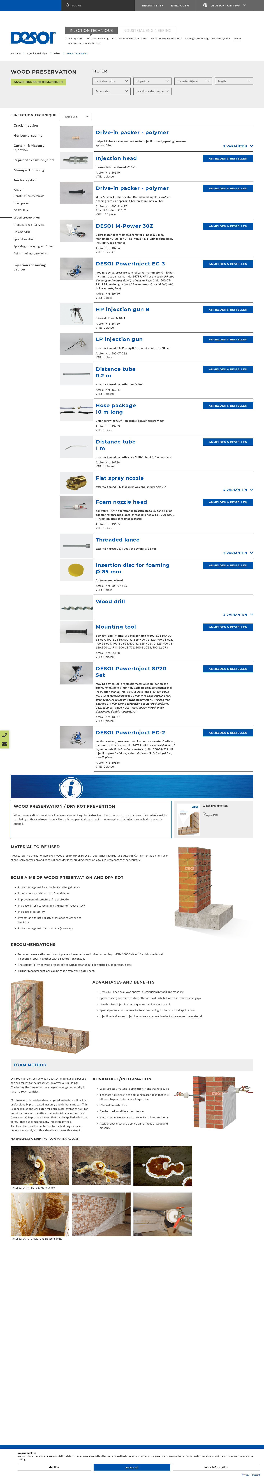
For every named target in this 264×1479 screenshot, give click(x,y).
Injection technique (91, 30)
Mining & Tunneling (197, 38)
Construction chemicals (29, 195)
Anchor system (221, 38)
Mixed (237, 38)
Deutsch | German (225, 5)
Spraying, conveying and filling (33, 246)
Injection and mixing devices (84, 42)
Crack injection (74, 38)
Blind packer (22, 203)
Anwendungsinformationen (38, 82)
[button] (98, 5)
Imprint (256, 1474)
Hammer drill (22, 231)
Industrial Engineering (147, 30)
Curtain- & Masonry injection (129, 38)
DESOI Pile (21, 210)
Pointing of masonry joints (31, 253)
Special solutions (25, 239)
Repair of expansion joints (166, 38)
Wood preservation (27, 217)
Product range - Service (29, 224)
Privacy (245, 1474)
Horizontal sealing (98, 38)
